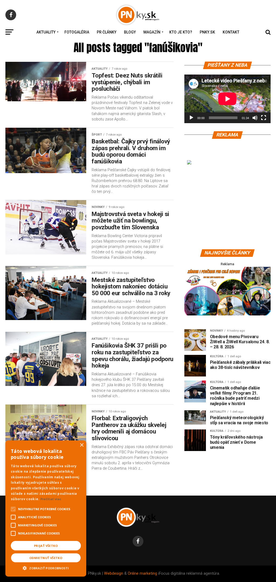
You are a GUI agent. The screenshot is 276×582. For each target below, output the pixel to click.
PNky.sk (207, 32)
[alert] (45, 508)
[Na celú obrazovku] (263, 117)
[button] (46, 567)
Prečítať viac (50, 499)
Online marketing (142, 573)
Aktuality (46, 32)
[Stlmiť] (255, 117)
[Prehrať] (191, 117)
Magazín (151, 32)
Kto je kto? (180, 32)
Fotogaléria (76, 32)
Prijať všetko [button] (46, 546)
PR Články (106, 32)
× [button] (82, 445)
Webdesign (113, 573)
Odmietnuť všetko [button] (45, 558)
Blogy (130, 32)
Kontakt (231, 32)
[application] (227, 99)
